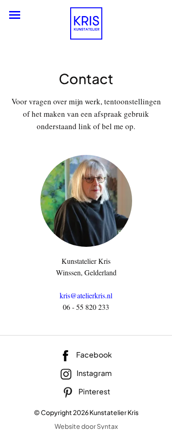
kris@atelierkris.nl (86, 295)
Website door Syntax (86, 426)
